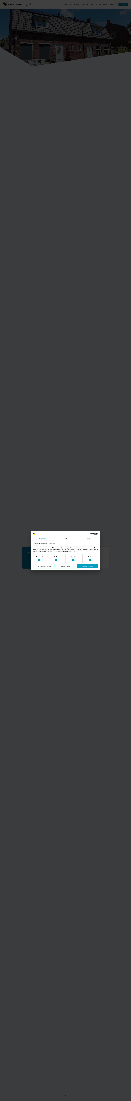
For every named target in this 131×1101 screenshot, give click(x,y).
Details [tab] (65, 538)
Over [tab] (88, 538)
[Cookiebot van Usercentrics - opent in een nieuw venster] (91, 534)
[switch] (56, 560)
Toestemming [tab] (42, 538)
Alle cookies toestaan (87, 566)
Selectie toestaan (65, 566)
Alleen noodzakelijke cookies (43, 566)
